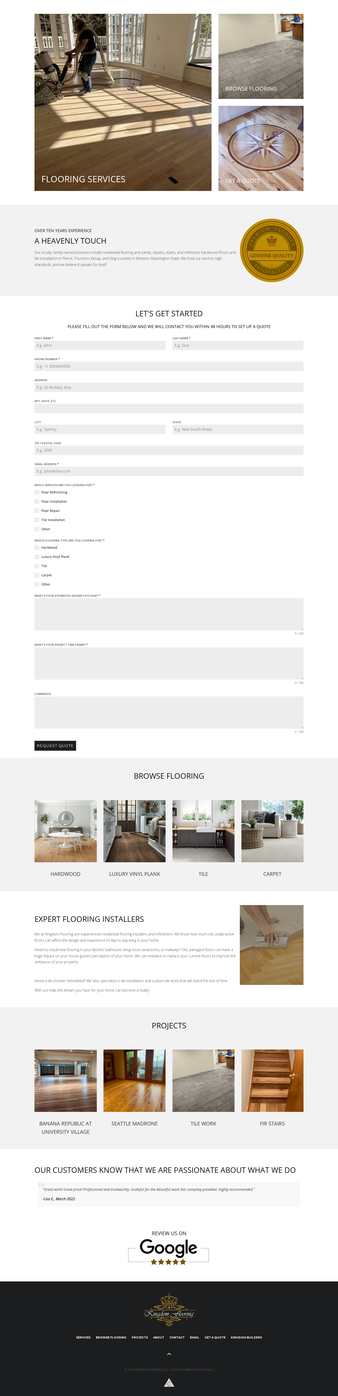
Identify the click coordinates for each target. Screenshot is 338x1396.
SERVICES (83, 1337)
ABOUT (158, 1337)
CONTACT (177, 1337)
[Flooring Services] (123, 102)
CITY (37, 422)
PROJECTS (140, 1337)
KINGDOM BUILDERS (246, 1337)
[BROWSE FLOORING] (261, 56)
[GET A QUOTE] (261, 148)
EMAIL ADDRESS (46, 464)
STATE (176, 422)
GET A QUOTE (215, 1337)
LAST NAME (181, 338)
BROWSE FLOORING (111, 1337)
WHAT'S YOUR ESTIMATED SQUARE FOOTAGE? (67, 596)
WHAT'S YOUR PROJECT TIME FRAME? (61, 645)
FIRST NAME (44, 338)
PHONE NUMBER (47, 359)
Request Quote (55, 746)
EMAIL (194, 1337)
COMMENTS (42, 694)
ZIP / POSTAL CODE (47, 443)
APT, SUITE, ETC (45, 401)
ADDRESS (40, 380)
